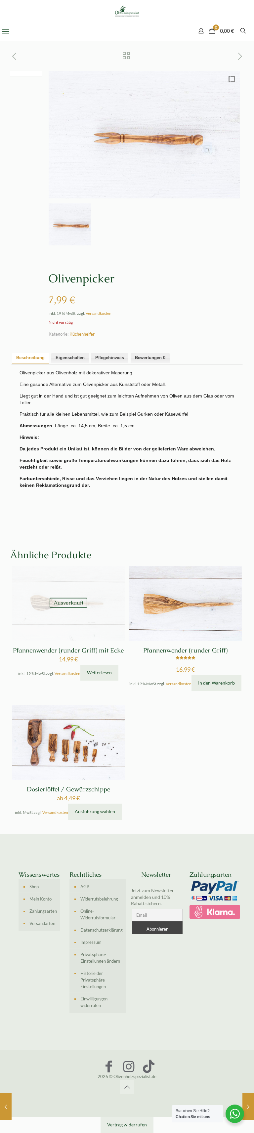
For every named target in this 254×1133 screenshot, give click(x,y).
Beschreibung (30, 357)
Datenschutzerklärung (101, 930)
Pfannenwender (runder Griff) (185, 650)
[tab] (30, 358)
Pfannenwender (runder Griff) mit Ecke (68, 650)
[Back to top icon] (127, 1087)
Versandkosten (98, 313)
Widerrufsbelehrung (99, 899)
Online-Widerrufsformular (97, 914)
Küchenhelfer (82, 334)
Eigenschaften (70, 357)
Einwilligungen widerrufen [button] (93, 1002)
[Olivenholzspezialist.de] (127, 11)
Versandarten (42, 923)
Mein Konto (40, 899)
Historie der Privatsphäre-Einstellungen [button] (93, 980)
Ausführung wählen (95, 811)
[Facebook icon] (108, 1066)
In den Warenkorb (216, 683)
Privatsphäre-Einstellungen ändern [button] (100, 958)
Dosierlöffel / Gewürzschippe (68, 789)
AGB (84, 886)
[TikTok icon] (148, 1066)
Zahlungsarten (43, 911)
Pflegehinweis (109, 357)
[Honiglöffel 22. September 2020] (6, 1106)
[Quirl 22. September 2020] (248, 1106)
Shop (34, 886)
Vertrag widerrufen (127, 1124)
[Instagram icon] (128, 1066)
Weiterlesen (99, 672)
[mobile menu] (5, 31)
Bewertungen (150, 357)
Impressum (91, 942)
